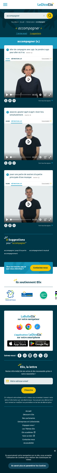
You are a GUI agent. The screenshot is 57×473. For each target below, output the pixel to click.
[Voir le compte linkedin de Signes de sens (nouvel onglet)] (30, 355)
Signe (8, 59)
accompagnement (11, 253)
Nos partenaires (28, 418)
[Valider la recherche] (50, 16)
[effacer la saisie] (44, 15)
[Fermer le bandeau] (55, 451)
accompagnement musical (39, 250)
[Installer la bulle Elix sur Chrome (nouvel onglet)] (29, 327)
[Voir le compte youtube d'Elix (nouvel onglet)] (35, 355)
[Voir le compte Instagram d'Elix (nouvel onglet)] (25, 355)
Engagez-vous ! (28, 425)
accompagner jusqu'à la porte (15, 250)
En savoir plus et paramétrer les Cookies (28, 465)
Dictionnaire (30, 22)
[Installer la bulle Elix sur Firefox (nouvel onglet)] (20, 327)
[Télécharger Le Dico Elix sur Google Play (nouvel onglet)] (39, 343)
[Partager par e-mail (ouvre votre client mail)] (14, 101)
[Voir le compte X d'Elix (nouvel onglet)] (40, 355)
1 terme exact (21, 33)
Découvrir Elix (28, 414)
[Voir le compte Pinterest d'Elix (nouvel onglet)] (46, 355)
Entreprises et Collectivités (28, 421)
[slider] (20, 94)
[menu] (5, 4)
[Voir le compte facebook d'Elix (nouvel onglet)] (19, 355)
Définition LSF (16, 59)
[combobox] (28, 16)
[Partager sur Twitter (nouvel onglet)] (6, 101)
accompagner (40, 22)
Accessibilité (29, 443)
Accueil (22, 22)
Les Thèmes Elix (28, 429)
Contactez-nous (40, 268)
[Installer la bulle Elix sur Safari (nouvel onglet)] (37, 327)
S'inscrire (28, 390)
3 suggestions (35, 33)
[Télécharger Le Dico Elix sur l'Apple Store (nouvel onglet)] (17, 343)
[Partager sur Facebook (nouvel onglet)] (10, 101)
